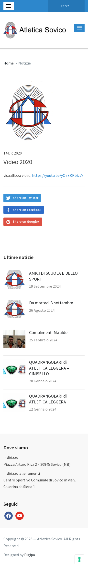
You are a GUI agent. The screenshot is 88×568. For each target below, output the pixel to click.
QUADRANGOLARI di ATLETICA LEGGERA (48, 398)
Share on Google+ (26, 221)
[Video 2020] (28, 111)
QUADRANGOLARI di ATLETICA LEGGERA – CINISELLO (49, 367)
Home (8, 63)
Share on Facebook (27, 209)
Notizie (24, 63)
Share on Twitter (25, 197)
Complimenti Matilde (48, 332)
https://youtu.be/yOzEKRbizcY (57, 175)
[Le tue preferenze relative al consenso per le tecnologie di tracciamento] (79, 559)
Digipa (29, 554)
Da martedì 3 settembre (51, 303)
